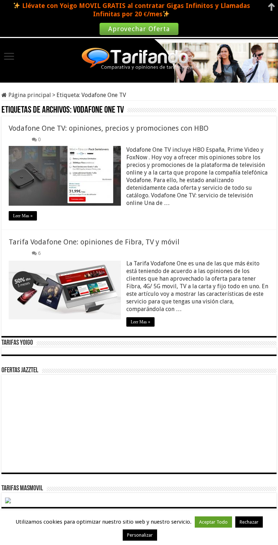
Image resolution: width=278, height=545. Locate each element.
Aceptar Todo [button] (213, 522)
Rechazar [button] (249, 522)
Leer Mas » (23, 215)
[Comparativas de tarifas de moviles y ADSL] (139, 59)
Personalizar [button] (140, 535)
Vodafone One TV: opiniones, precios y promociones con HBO (108, 128)
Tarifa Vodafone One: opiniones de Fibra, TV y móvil (94, 242)
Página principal (29, 95)
